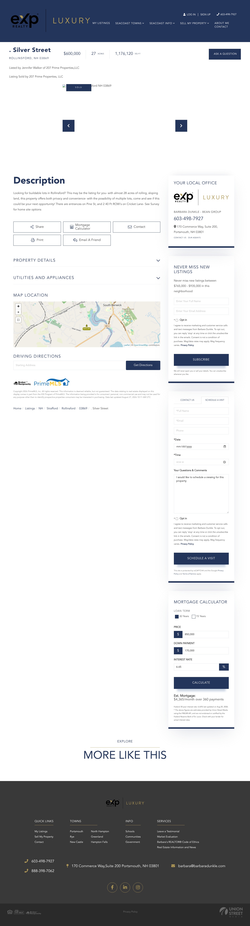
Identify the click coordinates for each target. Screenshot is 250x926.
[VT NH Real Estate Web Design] (231, 912)
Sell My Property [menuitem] (193, 23)
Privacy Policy (187, 345)
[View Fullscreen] (18, 320)
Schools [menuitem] (130, 831)
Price (177, 627)
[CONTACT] (225, 54)
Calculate (201, 682)
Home (17, 408)
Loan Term (182, 611)
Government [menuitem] (133, 842)
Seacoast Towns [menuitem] (128, 23)
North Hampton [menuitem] (100, 831)
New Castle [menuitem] (76, 842)
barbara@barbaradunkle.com (201, 866)
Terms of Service (189, 574)
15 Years (201, 616)
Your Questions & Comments (190, 470)
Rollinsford (68, 408)
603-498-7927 (228, 14)
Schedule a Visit (214, 400)
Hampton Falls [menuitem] (99, 842)
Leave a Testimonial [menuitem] (168, 831)
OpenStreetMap (141, 345)
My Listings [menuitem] (101, 23)
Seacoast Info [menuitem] (161, 23)
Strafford (52, 408)
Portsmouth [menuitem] (76, 831)
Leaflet (127, 345)
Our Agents (194, 238)
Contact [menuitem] (221, 27)
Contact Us (180, 238)
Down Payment (184, 643)
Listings (30, 408)
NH (41, 408)
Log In (190, 15)
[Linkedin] (125, 887)
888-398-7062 (42, 871)
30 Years (184, 616)
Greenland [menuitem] (97, 837)
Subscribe (201, 359)
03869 (83, 408)
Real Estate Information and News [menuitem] (176, 847)
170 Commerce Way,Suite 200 (115, 866)
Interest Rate (183, 660)
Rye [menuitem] (72, 837)
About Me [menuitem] (221, 23)
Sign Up (205, 15)
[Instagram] (138, 887)
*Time (177, 455)
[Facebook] (112, 887)
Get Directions (143, 365)
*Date (177, 440)
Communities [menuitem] (133, 837)
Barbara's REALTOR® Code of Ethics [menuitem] (178, 842)
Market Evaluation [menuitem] (167, 837)
